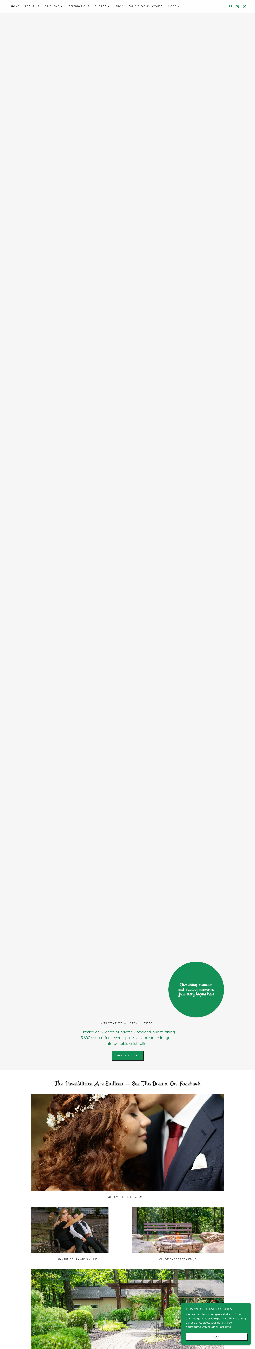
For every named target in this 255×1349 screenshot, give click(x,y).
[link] (237, 6)
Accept (216, 1336)
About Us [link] (32, 6)
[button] (54, 6)
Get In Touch (127, 1055)
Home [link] (15, 6)
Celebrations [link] (79, 6)
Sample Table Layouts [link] (146, 6)
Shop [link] (119, 6)
